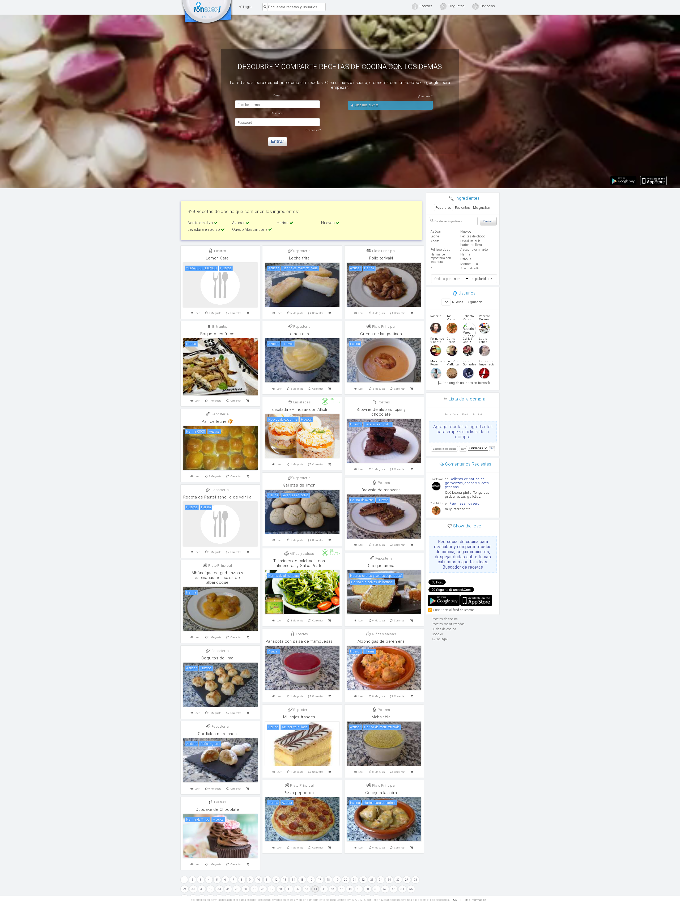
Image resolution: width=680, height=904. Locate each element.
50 (367, 889)
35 (237, 889)
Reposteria (301, 251)
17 (319, 879)
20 (345, 879)
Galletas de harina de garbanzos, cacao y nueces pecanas (467, 483)
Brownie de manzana (381, 490)
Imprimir (478, 414)
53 (394, 889)
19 (337, 879)
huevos (465, 231)
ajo (433, 269)
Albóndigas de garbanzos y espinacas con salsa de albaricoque (217, 577)
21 (354, 879)
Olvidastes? (313, 130)
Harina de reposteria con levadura (441, 258)
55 (411, 889)
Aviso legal (440, 639)
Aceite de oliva (201, 223)
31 (202, 889)
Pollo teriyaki (381, 258)
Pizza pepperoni (299, 792)
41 (289, 889)
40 (280, 889)
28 (415, 879)
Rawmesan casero (464, 503)
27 (407, 879)
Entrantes (219, 327)
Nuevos (458, 302)
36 (245, 889)
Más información (475, 899)
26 (398, 879)
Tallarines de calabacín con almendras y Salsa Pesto (299, 563)
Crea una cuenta (366, 105)
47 (341, 889)
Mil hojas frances (299, 717)
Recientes (462, 208)
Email (465, 414)
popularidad (481, 279)
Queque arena (381, 565)
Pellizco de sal (441, 249)
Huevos (328, 223)
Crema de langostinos (381, 333)
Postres (219, 251)
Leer (197, 313)
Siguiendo (475, 302)
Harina (283, 223)
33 (219, 889)
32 (210, 889)
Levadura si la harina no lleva (471, 243)
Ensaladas (301, 402)
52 (385, 889)
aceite (435, 241)
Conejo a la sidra (381, 792)
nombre (459, 279)
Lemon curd (299, 333)
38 (263, 889)
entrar (277, 141)
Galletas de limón (299, 485)
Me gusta (215, 313)
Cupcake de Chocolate (217, 809)
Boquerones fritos (217, 333)
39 (271, 889)
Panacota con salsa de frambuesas (299, 641)
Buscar (488, 221)
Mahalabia (381, 717)
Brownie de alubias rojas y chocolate (381, 412)
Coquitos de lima (217, 658)
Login (247, 7)
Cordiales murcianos (217, 733)
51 (376, 889)
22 (363, 879)
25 (389, 879)
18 (328, 879)
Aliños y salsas (301, 554)
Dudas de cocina (444, 629)
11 (267, 879)
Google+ (438, 634)
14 (293, 879)
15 (302, 879)
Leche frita (299, 258)
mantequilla (469, 264)
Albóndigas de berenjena (381, 641)
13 (284, 879)
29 (184, 889)
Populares (443, 208)
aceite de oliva (470, 269)
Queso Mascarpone (250, 229)
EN (209, 17)
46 (332, 889)
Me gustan (481, 208)
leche (435, 236)
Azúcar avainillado (474, 249)
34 (228, 889)
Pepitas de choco (472, 236)
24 (380, 879)
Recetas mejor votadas (448, 624)
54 (402, 889)
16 (311, 879)
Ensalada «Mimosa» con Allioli (299, 409)
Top (446, 302)
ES (204, 17)
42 (298, 889)
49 (358, 889)
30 (193, 889)
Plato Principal (383, 251)
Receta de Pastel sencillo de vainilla (217, 497)
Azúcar (239, 223)
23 (372, 879)
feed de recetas (463, 610)
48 (350, 889)
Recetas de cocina (207, 12)
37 (254, 889)
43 (306, 889)
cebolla (465, 259)
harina (465, 254)
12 (276, 879)
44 (315, 889)
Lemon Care (217, 258)
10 (258, 879)
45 (324, 889)
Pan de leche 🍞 (217, 421)
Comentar (236, 313)
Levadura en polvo (204, 229)
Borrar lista (451, 414)
